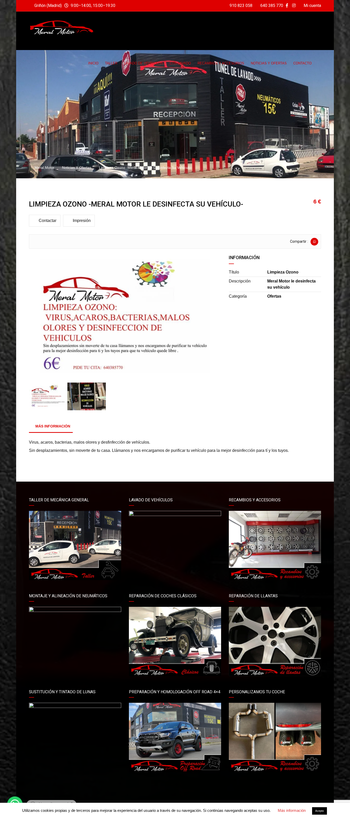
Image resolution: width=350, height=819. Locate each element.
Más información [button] (292, 810)
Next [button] (210, 318)
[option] (125, 318)
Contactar (47, 220)
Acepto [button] (319, 810)
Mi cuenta (312, 5)
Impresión (82, 220)
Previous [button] (40, 318)
